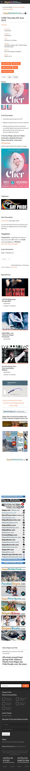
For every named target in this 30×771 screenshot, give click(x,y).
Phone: (6, 54)
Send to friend (6, 63)
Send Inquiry (16, 63)
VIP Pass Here (5, 143)
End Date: (6, 34)
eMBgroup (8, 752)
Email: (3, 252)
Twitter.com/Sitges (7, 9)
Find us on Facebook (9, 699)
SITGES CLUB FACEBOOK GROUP (12, 400)
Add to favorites (6, 67)
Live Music (14, 267)
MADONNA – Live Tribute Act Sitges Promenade (8, 335)
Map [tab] (10, 77)
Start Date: (7, 29)
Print (15, 67)
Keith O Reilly (5, 220)
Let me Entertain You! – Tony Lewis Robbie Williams (9, 368)
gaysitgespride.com (20, 746)
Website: (6, 50)
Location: (6, 43)
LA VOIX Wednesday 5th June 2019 (9, 300)
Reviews (4, 25)
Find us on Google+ (22, 703)
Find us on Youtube (9, 703)
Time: (5, 38)
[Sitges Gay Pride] (13, 2)
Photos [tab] (4, 77)
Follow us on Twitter (23, 699)
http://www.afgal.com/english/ (12, 51)
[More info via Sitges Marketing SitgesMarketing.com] (13, 498)
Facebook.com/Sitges (18, 7)
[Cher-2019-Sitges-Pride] (15, 84)
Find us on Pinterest (9, 708)
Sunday (15, 77)
